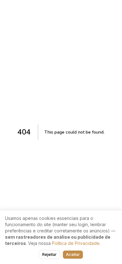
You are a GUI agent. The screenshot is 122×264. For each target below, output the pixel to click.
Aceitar (73, 254)
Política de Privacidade (75, 243)
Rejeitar (49, 254)
